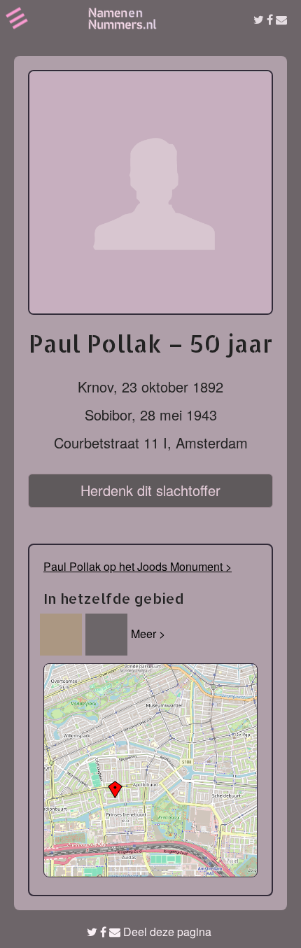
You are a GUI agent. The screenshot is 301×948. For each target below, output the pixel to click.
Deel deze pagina (165, 932)
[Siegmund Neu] (61, 635)
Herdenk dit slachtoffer (150, 490)
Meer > (148, 633)
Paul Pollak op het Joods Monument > (137, 566)
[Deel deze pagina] (270, 19)
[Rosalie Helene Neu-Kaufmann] (106, 635)
